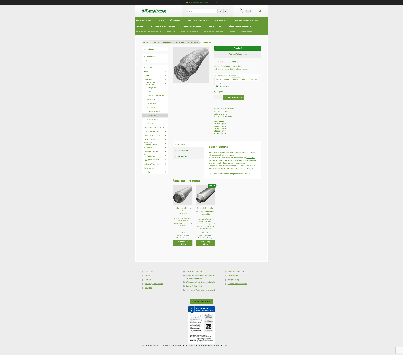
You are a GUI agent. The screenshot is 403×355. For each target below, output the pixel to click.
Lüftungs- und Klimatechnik (163, 26)
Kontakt (148, 275)
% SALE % (160, 20)
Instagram (148, 288)
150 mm (217, 124)
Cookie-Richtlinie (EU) (194, 286)
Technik (139, 26)
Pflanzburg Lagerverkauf (154, 284)
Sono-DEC (251, 158)
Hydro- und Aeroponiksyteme (245, 20)
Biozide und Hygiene (189, 32)
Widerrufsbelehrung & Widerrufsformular (200, 282)
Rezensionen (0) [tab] (181, 156)
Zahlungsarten (233, 275)
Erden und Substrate (197, 20)
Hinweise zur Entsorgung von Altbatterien (201, 290)
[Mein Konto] (260, 11)
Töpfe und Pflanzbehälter (240, 26)
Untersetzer (246, 32)
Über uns (148, 280)
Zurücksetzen (224, 86)
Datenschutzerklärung (194, 271)
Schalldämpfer (193, 42)
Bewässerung (215, 26)
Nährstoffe (175, 20)
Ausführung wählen (183, 243)
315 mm (217, 133)
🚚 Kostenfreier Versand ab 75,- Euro (201, 2)
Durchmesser (225, 76)
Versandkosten (229, 108)
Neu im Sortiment (143, 20)
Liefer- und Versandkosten (237, 271)
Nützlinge (171, 32)
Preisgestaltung (233, 280)
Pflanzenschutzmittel (214, 32)
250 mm (217, 131)
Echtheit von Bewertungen (237, 284)
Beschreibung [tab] (180, 144)
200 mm (217, 128)
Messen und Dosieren (192, 26)
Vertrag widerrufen (201, 302)
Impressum (149, 271)
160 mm (217, 126)
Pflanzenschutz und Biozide (148, 32)
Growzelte (220, 20)
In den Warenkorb (233, 97)
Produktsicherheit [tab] (181, 150)
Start (147, 42)
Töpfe (232, 32)
